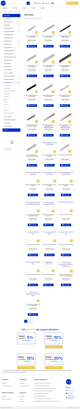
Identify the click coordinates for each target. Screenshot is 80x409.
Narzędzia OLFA (12, 11)
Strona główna (4, 11)
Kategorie (5, 8)
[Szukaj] (28, 3)
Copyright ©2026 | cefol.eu (6, 407)
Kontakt (42, 8)
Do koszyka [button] (32, 46)
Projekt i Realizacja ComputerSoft (73, 407)
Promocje (15, 8)
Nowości (24, 8)
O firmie (33, 8)
